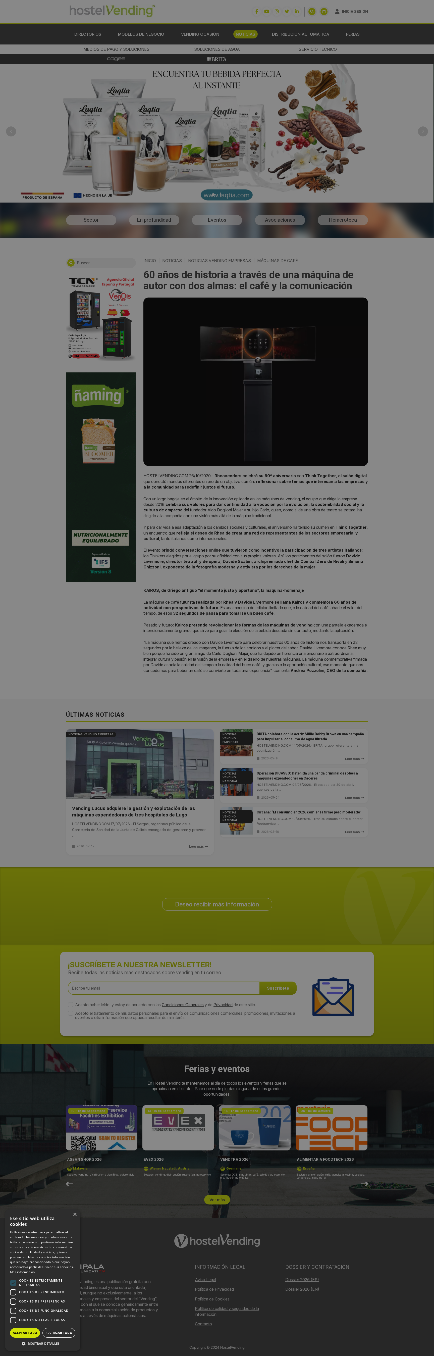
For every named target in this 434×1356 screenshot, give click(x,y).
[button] (42, 1343)
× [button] (75, 1215)
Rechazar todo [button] (58, 1333)
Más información (22, 1272)
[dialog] (217, 678)
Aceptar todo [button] (25, 1333)
